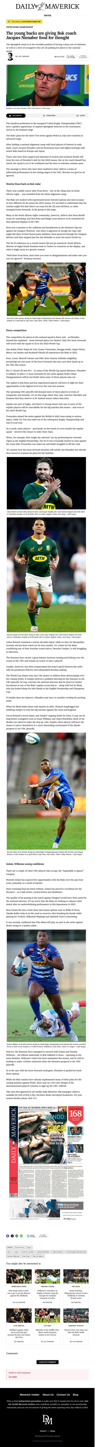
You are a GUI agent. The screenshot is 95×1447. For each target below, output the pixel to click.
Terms (52, 1431)
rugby (16, 1252)
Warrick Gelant (38, 1256)
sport (9, 1252)
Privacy (43, 1431)
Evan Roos (26, 1256)
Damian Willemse (13, 1256)
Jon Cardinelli (23, 56)
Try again (13, 1376)
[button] (71, 57)
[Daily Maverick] (47, 6)
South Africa (19, 1248)
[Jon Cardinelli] (10, 56)
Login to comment (47, 1362)
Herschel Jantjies (27, 1252)
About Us (48, 1394)
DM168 (9, 1248)
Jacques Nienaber (43, 1252)
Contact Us (63, 1394)
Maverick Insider (30, 1394)
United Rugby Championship (76, 1252)
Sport (29, 1248)
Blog (75, 1394)
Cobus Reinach (58, 1252)
